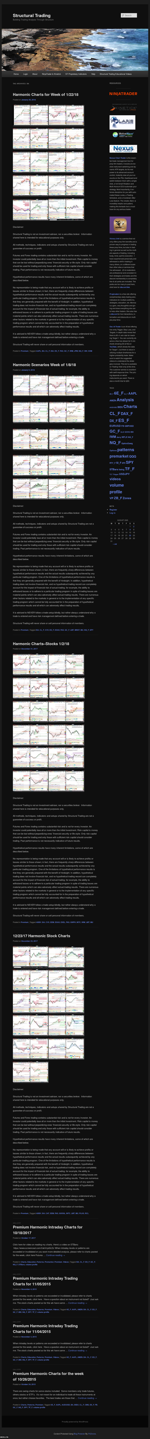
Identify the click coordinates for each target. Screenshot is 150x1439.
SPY (91, 630)
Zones (127, 498)
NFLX (124, 437)
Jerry (119, 437)
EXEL (63, 922)
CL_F (47, 351)
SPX (123, 463)
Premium (24, 351)
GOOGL (62, 1213)
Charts (24, 1262)
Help (93, 74)
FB (96, 1404)
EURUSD (115, 426)
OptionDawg (127, 443)
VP (111, 498)
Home (16, 74)
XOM (90, 351)
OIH (85, 351)
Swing (121, 469)
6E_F (69, 1309)
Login (25, 74)
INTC (79, 922)
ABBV (38, 922)
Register (113, 509)
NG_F (130, 437)
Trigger (116, 474)
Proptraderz (115, 294)
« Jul (115, 544)
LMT (72, 630)
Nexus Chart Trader (118, 158)
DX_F (114, 420)
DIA (52, 351)
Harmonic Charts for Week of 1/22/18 (45, 94)
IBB (20, 1312)
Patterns (40, 1262)
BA (43, 351)
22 (130, 535)
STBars (21, 1264)
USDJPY (124, 474)
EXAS (57, 630)
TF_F (34, 1312)
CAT (47, 1213)
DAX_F (127, 413)
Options (113, 450)
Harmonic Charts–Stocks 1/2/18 (41, 643)
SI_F (118, 462)
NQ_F (81, 351)
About (34, 74)
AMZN (80, 1309)
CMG (87, 1404)
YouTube (113, 346)
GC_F (66, 351)
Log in (112, 512)
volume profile (32, 1264)
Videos (66, 1262)
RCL (87, 1213)
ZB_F (118, 498)
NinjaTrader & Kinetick (51, 74)
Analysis (125, 400)
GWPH (73, 922)
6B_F (112, 394)
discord (114, 314)
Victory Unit (114, 238)
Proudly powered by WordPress (75, 1421)
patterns (125, 449)
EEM (52, 922)
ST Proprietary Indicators (76, 74)
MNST (77, 630)
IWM (71, 351)
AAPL (38, 351)
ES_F (57, 351)
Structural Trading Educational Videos (116, 74)
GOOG (127, 432)
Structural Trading (32, 15)
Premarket (49, 1262)
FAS (61, 351)
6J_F (126, 394)
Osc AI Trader (115, 326)
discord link (125, 287)
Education (31, 1262)
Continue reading (55, 1255)
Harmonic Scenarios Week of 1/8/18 (44, 364)
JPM (76, 351)
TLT (111, 474)
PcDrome (92, 1433)
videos (115, 478)
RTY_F (113, 463)
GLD (122, 432)
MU (82, 630)
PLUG (81, 1213)
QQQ (132, 456)
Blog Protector (79, 1433)
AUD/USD (66, 1404)
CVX (47, 630)
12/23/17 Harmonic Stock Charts (41, 935)
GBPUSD (129, 425)
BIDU (76, 1404)
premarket (119, 456)
